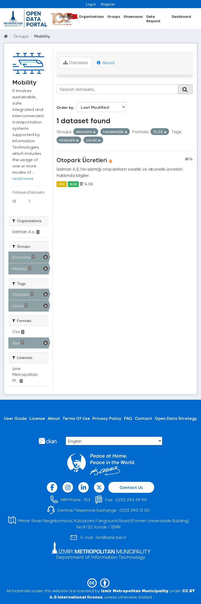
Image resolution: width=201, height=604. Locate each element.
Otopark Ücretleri (82, 160)
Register (108, 4)
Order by (65, 107)
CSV (61, 184)
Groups (113, 16)
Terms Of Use (76, 418)
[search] (185, 89)
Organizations (91, 16)
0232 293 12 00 (134, 510)
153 (87, 499)
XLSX (73, 184)
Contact (143, 418)
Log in (91, 4)
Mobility (42, 36)
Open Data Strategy (176, 418)
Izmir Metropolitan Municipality (134, 590)
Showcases (133, 16)
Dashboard (181, 16)
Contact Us (131, 487)
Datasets (67, 16)
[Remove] (94, 132)
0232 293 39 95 (131, 499)
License (37, 418)
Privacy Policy (106, 418)
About (108, 62)
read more (23, 178)
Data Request (153, 18)
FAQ (128, 418)
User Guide (15, 418)
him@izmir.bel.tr (111, 537)
